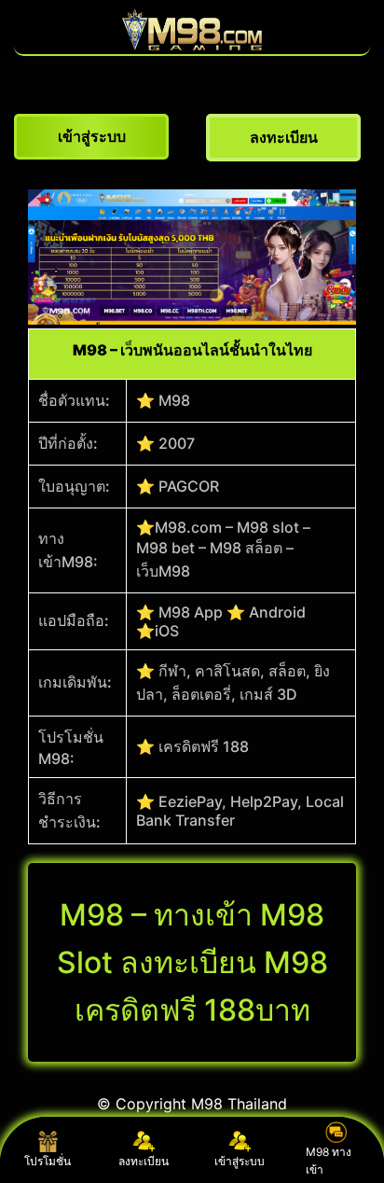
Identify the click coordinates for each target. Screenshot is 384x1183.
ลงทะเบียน (143, 1161)
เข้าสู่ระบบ (239, 1161)
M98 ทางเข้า (328, 1160)
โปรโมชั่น (47, 1161)
